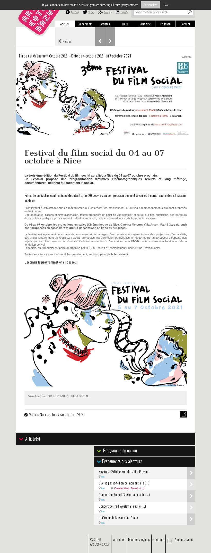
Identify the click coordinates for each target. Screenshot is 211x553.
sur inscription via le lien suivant (108, 254)
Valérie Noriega (40, 414)
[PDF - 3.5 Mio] (105, 385)
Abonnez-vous (183, 539)
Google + (107, 12)
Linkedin (124, 12)
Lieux (125, 23)
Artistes (105, 23)
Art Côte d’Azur (99, 544)
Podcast (165, 23)
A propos (118, 539)
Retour (64, 40)
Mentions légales (139, 539)
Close (166, 4)
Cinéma (186, 56)
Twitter (91, 12)
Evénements (84, 23)
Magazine (145, 23)
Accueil (64, 23)
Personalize (150, 5)
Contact (185, 23)
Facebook (75, 12)
